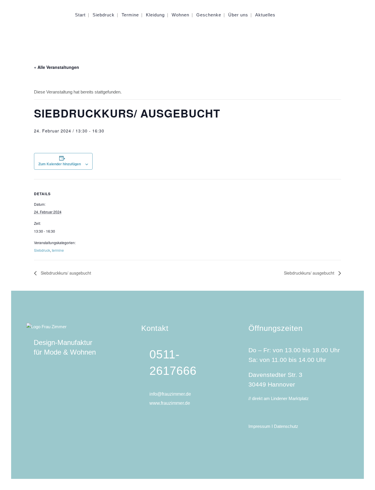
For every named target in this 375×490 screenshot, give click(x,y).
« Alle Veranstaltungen (56, 67)
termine (58, 250)
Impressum (260, 426)
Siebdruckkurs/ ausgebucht (65, 273)
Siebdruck (42, 250)
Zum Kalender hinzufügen (59, 163)
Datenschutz (286, 426)
